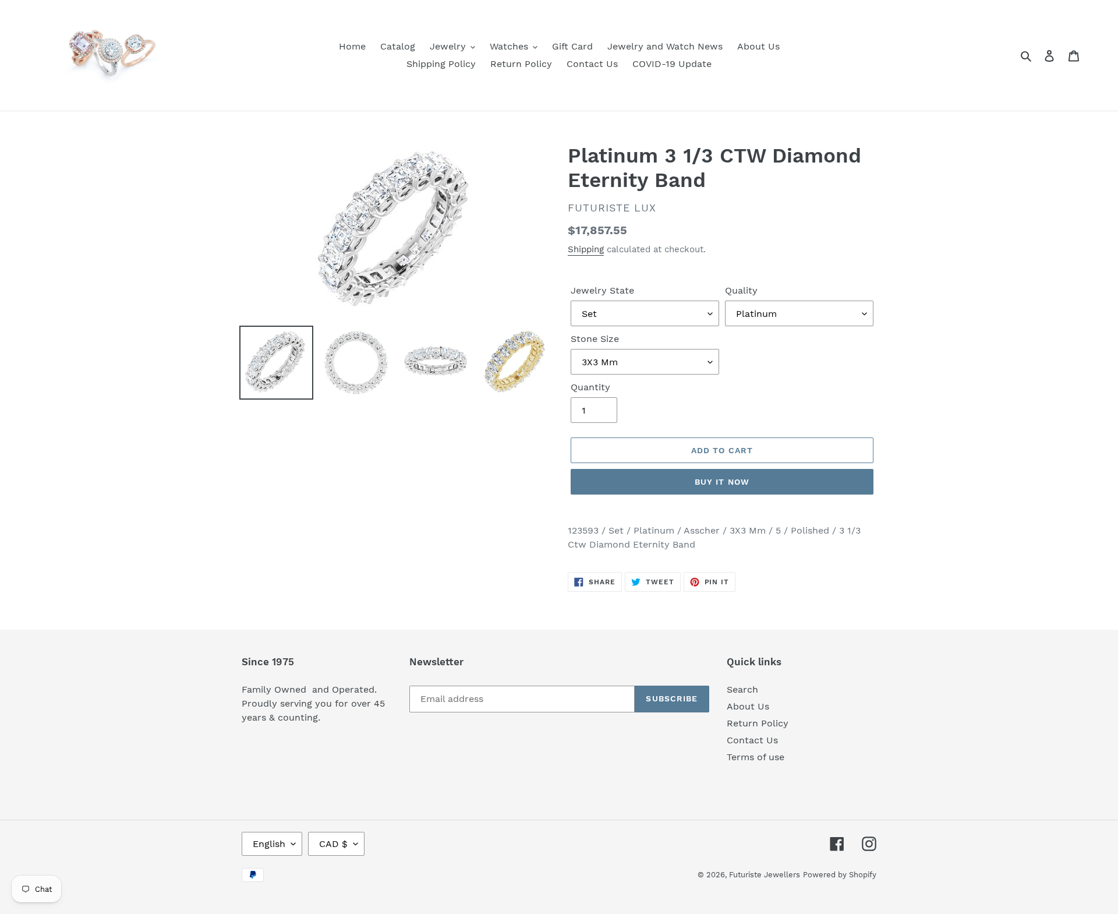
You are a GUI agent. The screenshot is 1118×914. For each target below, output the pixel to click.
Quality (741, 290)
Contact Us (752, 740)
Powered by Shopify (839, 874)
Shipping (586, 249)
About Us (748, 706)
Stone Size (595, 338)
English (269, 843)
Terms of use (755, 757)
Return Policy (757, 723)
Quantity (590, 387)
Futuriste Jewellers (764, 874)
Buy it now (722, 481)
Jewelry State (602, 290)
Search (742, 689)
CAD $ (333, 843)
